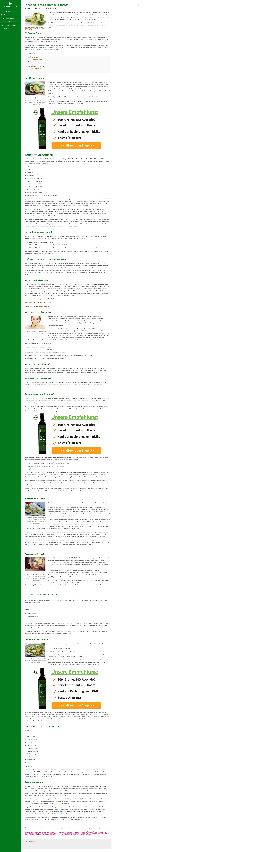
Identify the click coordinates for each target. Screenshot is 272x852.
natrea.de (83, 807)
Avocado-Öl (32, 841)
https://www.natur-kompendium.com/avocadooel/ (39, 302)
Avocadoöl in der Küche (34, 68)
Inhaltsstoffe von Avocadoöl (35, 59)
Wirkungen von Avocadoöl (8, 21)
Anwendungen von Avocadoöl (9, 25)
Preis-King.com (58, 801)
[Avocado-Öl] (11, 5)
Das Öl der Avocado (6, 15)
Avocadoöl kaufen (5, 28)
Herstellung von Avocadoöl (8, 18)
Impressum (95, 841)
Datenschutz (103, 841)
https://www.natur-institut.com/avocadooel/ (37, 306)
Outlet (103, 801)
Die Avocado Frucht (6, 11)
